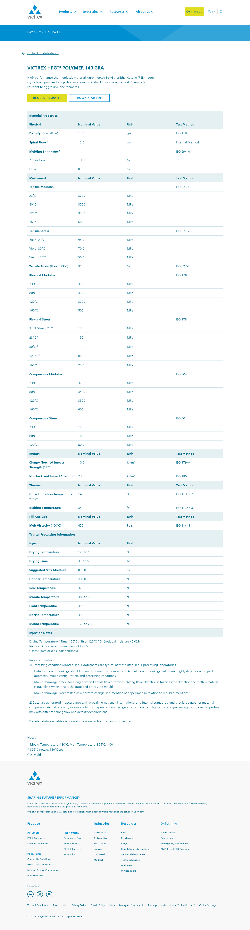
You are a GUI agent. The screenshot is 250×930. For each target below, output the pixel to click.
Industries (101, 823)
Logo (34, 778)
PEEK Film (69, 855)
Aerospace (100, 833)
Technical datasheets (133, 855)
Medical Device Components (43, 870)
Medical (98, 860)
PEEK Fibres (70, 844)
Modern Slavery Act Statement (126, 905)
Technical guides (130, 860)
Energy (98, 849)
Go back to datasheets (43, 53)
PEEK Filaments (73, 849)
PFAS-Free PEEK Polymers (175, 849)
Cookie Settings (207, 905)
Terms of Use (60, 905)
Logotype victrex (34, 12)
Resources (129, 823)
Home (31, 32)
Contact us (167, 838)
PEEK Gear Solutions (39, 865)
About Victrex (169, 833)
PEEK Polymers (36, 838)
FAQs (124, 844)
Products (34, 823)
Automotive (101, 838)
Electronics (100, 844)
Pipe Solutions (35, 876)
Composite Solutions (39, 859)
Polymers (33, 832)
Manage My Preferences (175, 844)
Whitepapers (128, 871)
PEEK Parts (34, 853)
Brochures (127, 838)
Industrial (99, 855)
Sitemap (152, 905)
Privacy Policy (79, 905)
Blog (123, 833)
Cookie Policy (98, 905)
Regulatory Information (135, 849)
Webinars (126, 865)
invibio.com (187, 905)
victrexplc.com (169, 905)
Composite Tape (73, 838)
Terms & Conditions (37, 905)
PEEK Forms (71, 832)
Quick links (169, 823)
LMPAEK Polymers (37, 844)
